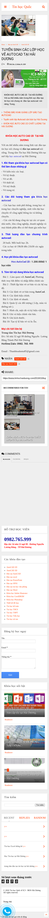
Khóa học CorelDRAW (15, 596)
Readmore (9, 720)
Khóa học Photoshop (14, 600)
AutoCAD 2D (25, 44)
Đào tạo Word (12, 590)
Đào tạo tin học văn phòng (17, 587)
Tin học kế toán (13, 606)
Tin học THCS (12, 609)
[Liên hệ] (6, 914)
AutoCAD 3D (12, 570)
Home (3, 44)
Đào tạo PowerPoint (14, 580)
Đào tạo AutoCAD (13, 44)
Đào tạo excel (12, 577)
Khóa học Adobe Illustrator (17, 593)
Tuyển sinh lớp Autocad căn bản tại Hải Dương (25, 119)
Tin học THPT (12, 613)
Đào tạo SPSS (12, 583)
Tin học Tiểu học (13, 616)
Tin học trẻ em (12, 619)
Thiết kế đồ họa (13, 603)
